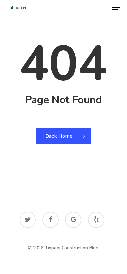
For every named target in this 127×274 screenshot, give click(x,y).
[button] (116, 8)
